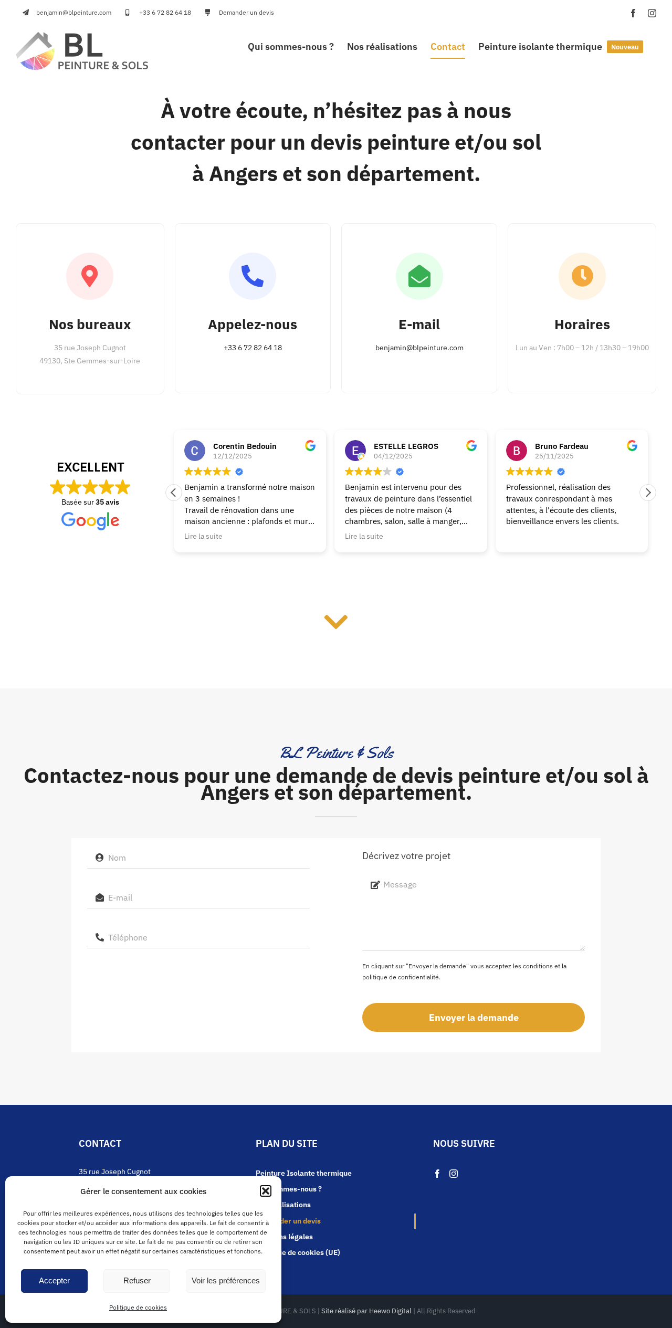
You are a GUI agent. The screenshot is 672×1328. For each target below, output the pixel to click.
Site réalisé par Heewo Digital (366, 1310)
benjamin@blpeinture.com (419, 347)
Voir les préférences (226, 1280)
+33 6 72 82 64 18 (253, 347)
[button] (265, 1191)
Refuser (137, 1280)
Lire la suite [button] (203, 536)
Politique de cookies (138, 1307)
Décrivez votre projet (406, 856)
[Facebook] (437, 1173)
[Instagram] (453, 1173)
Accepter (54, 1280)
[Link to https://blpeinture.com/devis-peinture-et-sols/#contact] (336, 622)
